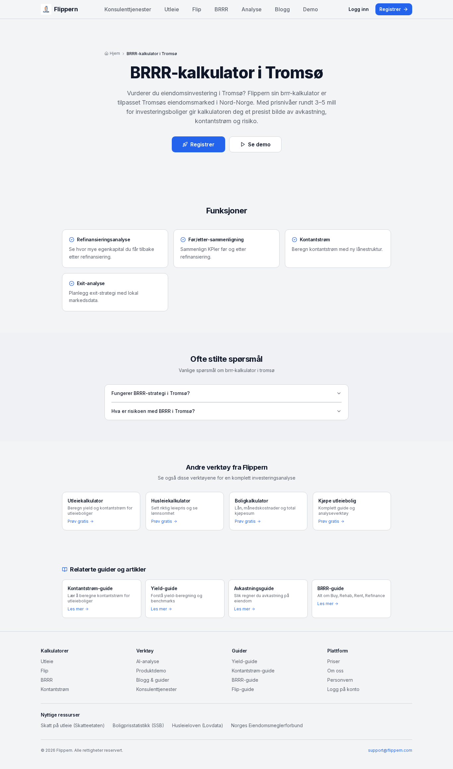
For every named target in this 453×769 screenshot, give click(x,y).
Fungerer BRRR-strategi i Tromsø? (150, 393)
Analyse (251, 9)
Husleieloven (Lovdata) (197, 725)
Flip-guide (243, 689)
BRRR (221, 9)
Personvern (340, 680)
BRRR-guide (245, 680)
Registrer (390, 9)
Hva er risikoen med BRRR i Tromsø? (153, 411)
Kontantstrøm (55, 689)
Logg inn (359, 9)
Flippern (66, 9)
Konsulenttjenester (127, 9)
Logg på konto (343, 689)
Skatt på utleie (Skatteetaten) (73, 725)
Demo (310, 9)
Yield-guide (244, 661)
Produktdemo (151, 670)
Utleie (171, 9)
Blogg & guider (152, 680)
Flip (196, 9)
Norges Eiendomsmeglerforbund (267, 725)
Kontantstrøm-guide (253, 670)
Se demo (259, 144)
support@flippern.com (390, 750)
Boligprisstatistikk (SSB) (138, 725)
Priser (333, 661)
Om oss (335, 670)
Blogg (282, 9)
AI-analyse (147, 661)
